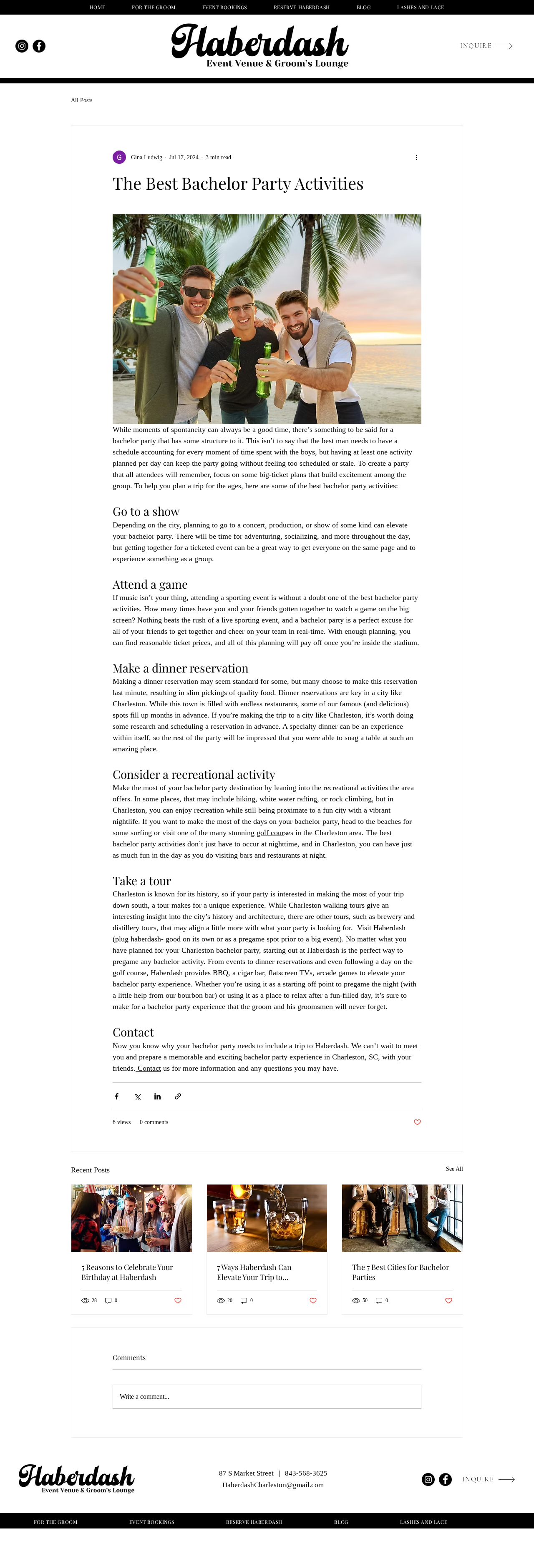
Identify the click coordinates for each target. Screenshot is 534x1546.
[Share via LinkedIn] (157, 1096)
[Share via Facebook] (117, 1096)
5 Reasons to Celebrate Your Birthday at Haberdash (127, 1272)
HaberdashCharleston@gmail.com (273, 1485)
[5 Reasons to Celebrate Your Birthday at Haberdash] (131, 1218)
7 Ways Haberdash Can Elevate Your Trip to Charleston (254, 1272)
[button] (225, 7)
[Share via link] (178, 1096)
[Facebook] (39, 46)
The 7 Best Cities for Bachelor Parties (400, 1272)
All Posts (81, 100)
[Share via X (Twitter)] (137, 1096)
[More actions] (416, 157)
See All (454, 1169)
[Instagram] (21, 46)
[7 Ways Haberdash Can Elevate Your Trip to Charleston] (267, 1218)
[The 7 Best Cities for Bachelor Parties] (402, 1218)
